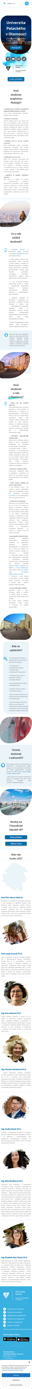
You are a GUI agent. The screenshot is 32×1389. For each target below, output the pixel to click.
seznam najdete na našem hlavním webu (18, 772)
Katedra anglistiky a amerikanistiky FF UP (16, 32)
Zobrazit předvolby (16, 1385)
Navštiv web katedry (16, 43)
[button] (29, 1362)
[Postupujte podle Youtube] (13, 59)
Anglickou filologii (18, 249)
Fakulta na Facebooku (14, 1312)
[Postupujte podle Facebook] (8, 59)
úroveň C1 (14, 495)
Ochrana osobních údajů (10, 1329)
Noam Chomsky (20, 565)
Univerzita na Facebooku (15, 1309)
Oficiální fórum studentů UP (16, 1316)
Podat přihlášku (16, 79)
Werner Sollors (18, 574)
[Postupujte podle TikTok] (24, 59)
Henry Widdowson (22, 568)
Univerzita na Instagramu (15, 1319)
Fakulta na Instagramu (14, 1322)
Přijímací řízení (16, 844)
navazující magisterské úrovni (19, 253)
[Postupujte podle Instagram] (18, 59)
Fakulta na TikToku (13, 1325)
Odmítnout (16, 1380)
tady (15, 607)
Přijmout (16, 1375)
